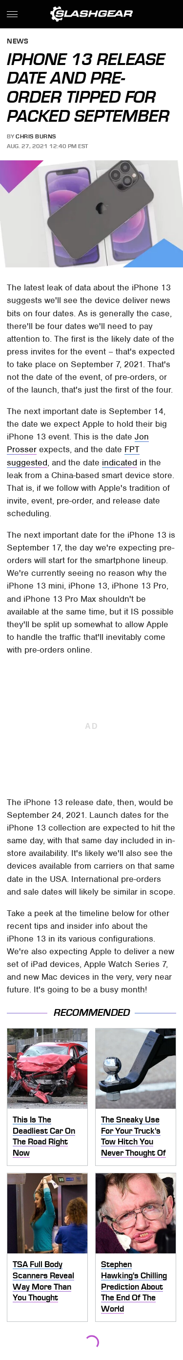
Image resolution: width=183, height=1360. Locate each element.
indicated (119, 462)
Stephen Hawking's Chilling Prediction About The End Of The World (134, 1286)
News (17, 42)
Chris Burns (36, 136)
